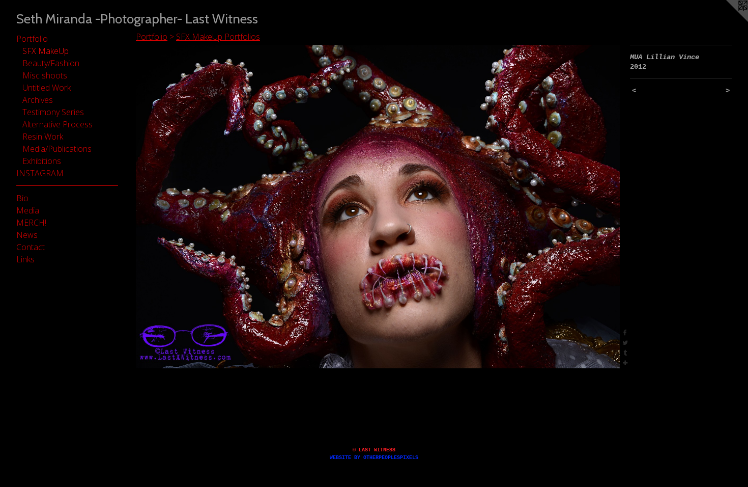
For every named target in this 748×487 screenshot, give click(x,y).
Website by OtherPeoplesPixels (374, 458)
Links (25, 259)
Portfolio (32, 38)
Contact (30, 247)
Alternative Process (57, 124)
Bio (22, 198)
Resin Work (42, 136)
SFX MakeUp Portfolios (218, 36)
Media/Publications (57, 148)
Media (27, 210)
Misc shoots (44, 75)
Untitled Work (46, 87)
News (27, 234)
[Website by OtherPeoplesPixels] (727, 20)
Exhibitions (41, 161)
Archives (37, 99)
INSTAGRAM (40, 173)
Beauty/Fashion (50, 63)
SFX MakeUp (45, 51)
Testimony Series (53, 112)
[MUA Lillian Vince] (378, 206)
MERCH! (31, 222)
